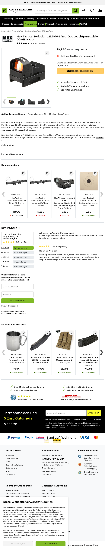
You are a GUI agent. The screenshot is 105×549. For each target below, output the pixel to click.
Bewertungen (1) (37, 114)
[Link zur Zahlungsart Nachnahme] (57, 441)
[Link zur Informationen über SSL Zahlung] (79, 472)
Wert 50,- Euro (48, 497)
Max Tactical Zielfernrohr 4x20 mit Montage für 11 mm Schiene (40, 202)
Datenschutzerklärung (12, 537)
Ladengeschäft (12, 458)
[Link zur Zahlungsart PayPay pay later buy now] (29, 438)
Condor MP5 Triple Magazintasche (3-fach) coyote (64, 360)
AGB (7, 471)
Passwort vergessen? (9, 306)
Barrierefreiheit (49, 471)
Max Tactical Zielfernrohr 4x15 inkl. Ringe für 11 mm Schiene (16, 202)
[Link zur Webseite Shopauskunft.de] (79, 456)
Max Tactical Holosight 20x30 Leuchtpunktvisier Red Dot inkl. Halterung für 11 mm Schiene (64, 203)
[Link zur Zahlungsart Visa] (84, 438)
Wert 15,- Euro (48, 490)
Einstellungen (18, 543)
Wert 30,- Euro (48, 493)
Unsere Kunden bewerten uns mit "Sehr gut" (91, 458)
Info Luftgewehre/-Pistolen (17, 497)
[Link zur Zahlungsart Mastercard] (96, 438)
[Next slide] (48, 101)
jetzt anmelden (17, 300)
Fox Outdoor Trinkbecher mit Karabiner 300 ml (16, 360)
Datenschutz (11, 468)
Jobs (7, 461)
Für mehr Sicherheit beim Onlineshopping (90, 466)
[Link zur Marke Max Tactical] (7, 40)
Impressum (10, 474)
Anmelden (94, 412)
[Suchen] (75, 10)
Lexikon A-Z (47, 474)
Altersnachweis (12, 490)
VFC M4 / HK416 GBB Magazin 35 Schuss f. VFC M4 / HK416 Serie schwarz (88, 361)
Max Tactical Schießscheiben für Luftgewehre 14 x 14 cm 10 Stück (88, 202)
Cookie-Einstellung (14, 465)
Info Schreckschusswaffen (17, 493)
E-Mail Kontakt (48, 468)
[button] (7, 18)
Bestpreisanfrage (59, 114)
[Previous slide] (4, 101)
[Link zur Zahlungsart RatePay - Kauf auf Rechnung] (40, 438)
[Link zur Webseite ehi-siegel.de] (79, 464)
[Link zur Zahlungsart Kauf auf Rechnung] (62, 438)
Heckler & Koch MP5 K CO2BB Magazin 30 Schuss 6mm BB (40, 360)
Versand (83, 50)
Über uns (9, 455)
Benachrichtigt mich (81, 71)
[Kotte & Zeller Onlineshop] (17, 10)
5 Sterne (5, 247)
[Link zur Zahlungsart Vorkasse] (47, 441)
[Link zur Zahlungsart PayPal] (13, 438)
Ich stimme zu (50, 543)
